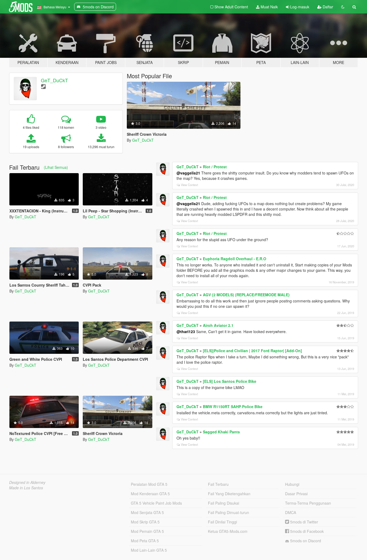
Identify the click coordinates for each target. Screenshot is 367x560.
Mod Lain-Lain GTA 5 (149, 550)
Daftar (327, 6)
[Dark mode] (342, 6)
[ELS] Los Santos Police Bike (229, 381)
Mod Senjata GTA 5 (147, 512)
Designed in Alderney (27, 482)
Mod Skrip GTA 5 (145, 522)
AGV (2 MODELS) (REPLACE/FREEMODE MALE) (246, 294)
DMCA (290, 512)
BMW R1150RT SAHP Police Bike (232, 406)
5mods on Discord (305, 540)
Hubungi (292, 484)
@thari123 (186, 331)
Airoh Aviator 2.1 (218, 325)
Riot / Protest (215, 166)
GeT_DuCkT (54, 80)
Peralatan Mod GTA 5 (149, 484)
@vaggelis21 (188, 173)
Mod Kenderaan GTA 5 (150, 493)
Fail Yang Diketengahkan (229, 493)
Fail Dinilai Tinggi (222, 522)
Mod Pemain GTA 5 (147, 531)
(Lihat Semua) (56, 167)
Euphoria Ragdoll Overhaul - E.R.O (234, 258)
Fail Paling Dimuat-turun (228, 512)
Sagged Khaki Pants (221, 431)
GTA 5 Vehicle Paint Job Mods (156, 503)
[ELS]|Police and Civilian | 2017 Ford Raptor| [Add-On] (252, 350)
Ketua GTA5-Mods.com (227, 531)
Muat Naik (269, 6)
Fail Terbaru (218, 484)
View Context (189, 185)
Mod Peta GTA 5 (145, 540)
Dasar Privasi (296, 493)
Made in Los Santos (26, 487)
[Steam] (43, 86)
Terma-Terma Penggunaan (308, 503)
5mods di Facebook (306, 531)
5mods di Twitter (303, 522)
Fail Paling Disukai (223, 503)
